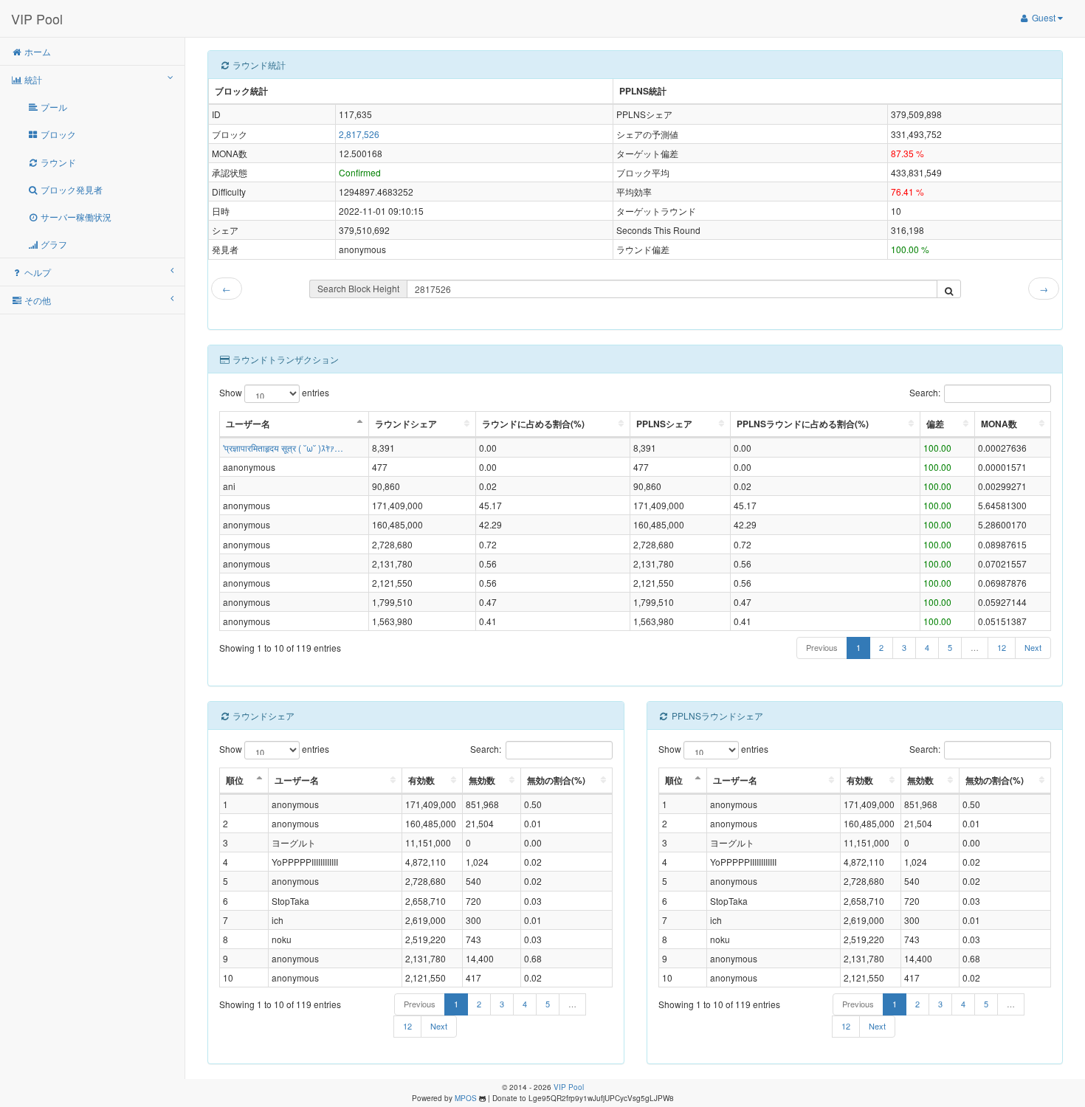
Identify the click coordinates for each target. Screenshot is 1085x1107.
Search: (924, 391)
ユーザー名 (248, 423)
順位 (235, 780)
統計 (32, 79)
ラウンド (57, 162)
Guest (1044, 17)
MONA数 (999, 423)
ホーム (36, 51)
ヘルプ (36, 272)
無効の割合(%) (556, 780)
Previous (822, 647)
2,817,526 (359, 134)
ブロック (57, 134)
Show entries (274, 391)
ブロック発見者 (70, 189)
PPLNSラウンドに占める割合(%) (803, 423)
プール (52, 106)
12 (1001, 647)
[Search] (949, 289)
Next (1032, 647)
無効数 (482, 780)
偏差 (935, 423)
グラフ (52, 244)
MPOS (466, 1098)
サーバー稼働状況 (74, 216)
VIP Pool (37, 18)
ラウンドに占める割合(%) (533, 423)
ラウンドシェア (406, 423)
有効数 (421, 780)
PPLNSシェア (664, 423)
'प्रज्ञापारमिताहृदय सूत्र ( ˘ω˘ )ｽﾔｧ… (283, 447)
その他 (36, 300)
